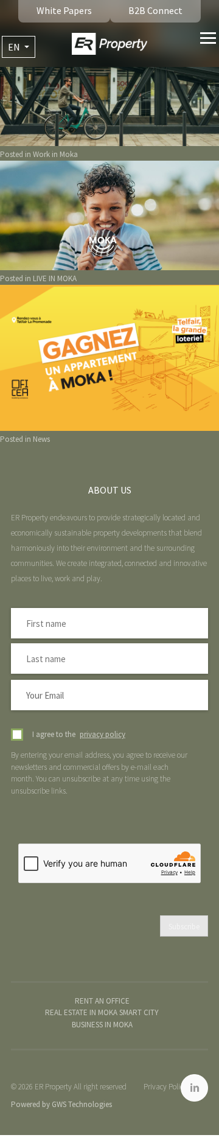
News (41, 439)
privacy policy (102, 734)
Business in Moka (102, 1024)
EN (15, 47)
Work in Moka (55, 154)
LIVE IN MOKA (55, 278)
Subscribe (184, 926)
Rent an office (102, 1001)
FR (18, 68)
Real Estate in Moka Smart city (102, 1012)
